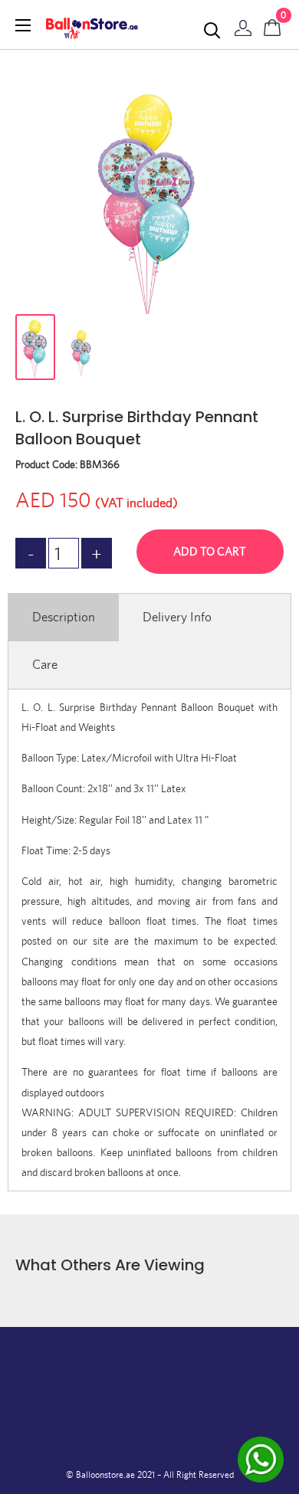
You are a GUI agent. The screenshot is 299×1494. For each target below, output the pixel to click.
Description (63, 616)
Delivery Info (177, 616)
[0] (273, 24)
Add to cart (209, 551)
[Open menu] (23, 25)
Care (45, 664)
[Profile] (243, 24)
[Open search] (212, 30)
